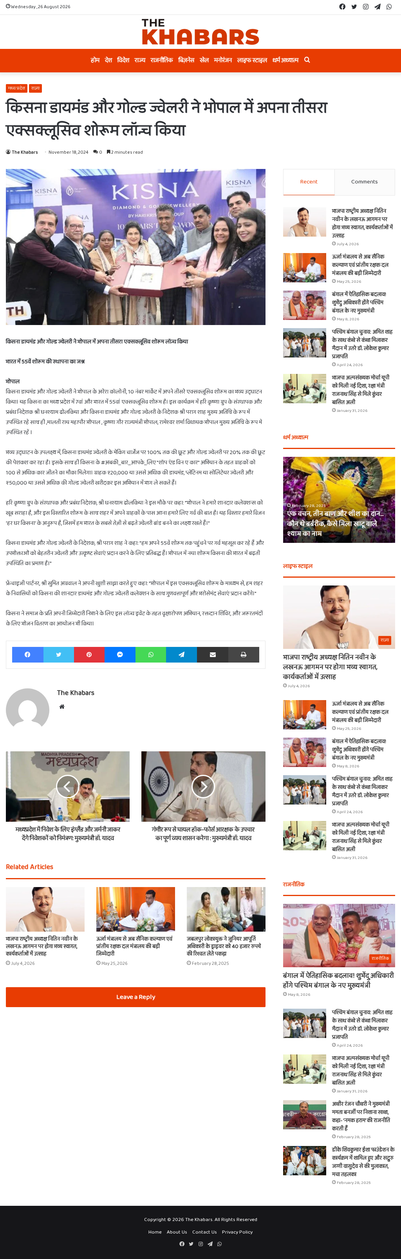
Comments (364, 182)
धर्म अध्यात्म (285, 60)
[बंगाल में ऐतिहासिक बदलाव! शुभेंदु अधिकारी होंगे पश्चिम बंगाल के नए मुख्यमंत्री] (304, 305)
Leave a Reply (135, 997)
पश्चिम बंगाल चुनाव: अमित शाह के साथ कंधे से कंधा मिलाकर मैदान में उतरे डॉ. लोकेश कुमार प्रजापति (362, 344)
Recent (309, 182)
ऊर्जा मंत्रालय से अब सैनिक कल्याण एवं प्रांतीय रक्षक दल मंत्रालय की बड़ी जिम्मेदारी (134, 946)
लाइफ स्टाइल (252, 60)
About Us (177, 1232)
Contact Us (204, 1232)
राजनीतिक (162, 60)
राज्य (140, 60)
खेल (204, 60)
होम (95, 60)
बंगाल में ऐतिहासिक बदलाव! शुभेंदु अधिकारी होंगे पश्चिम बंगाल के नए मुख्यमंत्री (359, 302)
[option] (339, 500)
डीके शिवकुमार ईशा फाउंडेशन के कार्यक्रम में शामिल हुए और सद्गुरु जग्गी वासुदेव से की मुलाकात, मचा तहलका (363, 1162)
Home (155, 1232)
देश (108, 60)
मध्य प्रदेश (16, 88)
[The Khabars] (200, 32)
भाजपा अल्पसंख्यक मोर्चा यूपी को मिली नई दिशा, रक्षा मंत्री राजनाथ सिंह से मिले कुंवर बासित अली (360, 390)
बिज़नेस (186, 60)
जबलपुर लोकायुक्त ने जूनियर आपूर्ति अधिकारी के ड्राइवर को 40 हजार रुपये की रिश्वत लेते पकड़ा (224, 946)
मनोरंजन (223, 60)
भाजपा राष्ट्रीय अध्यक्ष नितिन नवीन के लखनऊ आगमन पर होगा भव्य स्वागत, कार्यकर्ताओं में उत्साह (42, 946)
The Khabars (25, 152)
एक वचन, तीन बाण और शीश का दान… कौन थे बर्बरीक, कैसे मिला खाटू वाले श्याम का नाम (335, 523)
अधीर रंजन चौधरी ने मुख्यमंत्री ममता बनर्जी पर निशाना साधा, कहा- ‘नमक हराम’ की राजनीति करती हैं (361, 1116)
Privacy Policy (237, 1232)
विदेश (123, 60)
